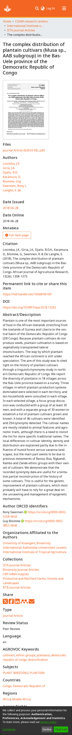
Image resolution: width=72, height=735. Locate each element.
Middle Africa (21, 699)
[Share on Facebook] (12, 602)
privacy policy (48, 722)
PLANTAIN (37, 673)
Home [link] (7, 21)
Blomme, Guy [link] (12, 181)
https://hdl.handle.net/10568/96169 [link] (27, 294)
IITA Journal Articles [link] (21, 30)
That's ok (61, 729)
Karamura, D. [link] (12, 177)
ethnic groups (25, 655)
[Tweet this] (6, 602)
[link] (24, 150)
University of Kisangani (19, 543)
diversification (38, 660)
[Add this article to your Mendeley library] (24, 602)
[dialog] (36, 720)
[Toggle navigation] (64, 8)
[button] (7, 8)
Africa (7, 699)
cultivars (9, 655)
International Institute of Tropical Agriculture (34, 552)
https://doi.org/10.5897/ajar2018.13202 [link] (29, 307)
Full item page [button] (18, 235)
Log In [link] (50, 8)
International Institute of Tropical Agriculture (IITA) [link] (25, 26)
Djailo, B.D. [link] (10, 172)
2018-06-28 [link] (10, 208)
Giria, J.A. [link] (9, 168)
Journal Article (13, 616)
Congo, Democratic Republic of (24, 686)
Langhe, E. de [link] (12, 190)
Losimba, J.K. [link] (11, 163)
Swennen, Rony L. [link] (15, 186)
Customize (9, 729)
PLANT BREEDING (15, 673)
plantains (43, 655)
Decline (46, 729)
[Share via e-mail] (32, 602)
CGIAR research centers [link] (31, 21)
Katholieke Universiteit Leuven (44, 547)
